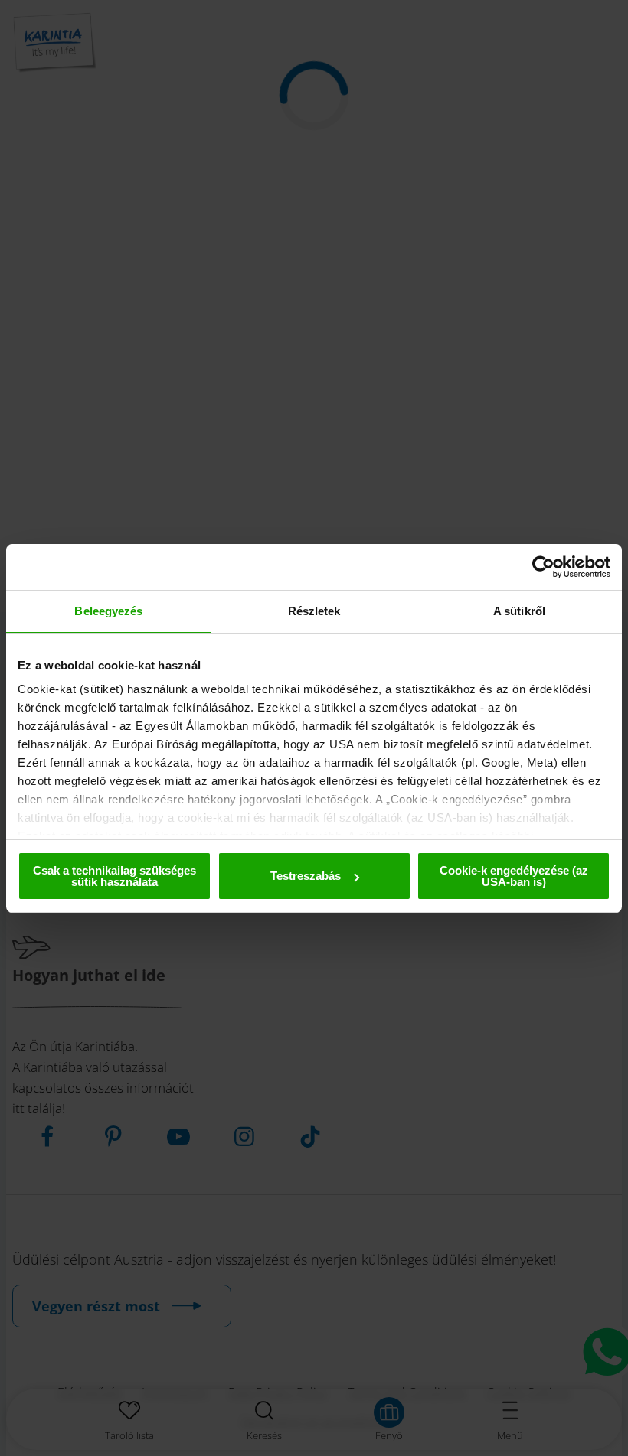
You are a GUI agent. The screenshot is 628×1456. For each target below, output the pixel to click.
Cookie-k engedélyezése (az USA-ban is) (514, 876)
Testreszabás (305, 875)
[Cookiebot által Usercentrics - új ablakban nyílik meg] (543, 566)
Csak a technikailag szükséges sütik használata (114, 876)
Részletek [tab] (314, 610)
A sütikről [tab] (519, 610)
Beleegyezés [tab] (108, 610)
